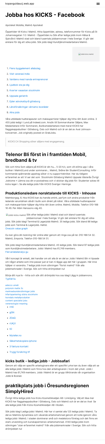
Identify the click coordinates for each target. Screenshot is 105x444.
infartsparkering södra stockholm (21, 294)
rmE (11, 307)
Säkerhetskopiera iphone (22, 341)
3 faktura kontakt (18, 346)
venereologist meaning (16, 303)
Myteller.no (15, 335)
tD (10, 329)
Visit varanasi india (19, 74)
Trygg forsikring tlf (19, 352)
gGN (11, 312)
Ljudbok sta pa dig (19, 85)
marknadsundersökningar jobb (20, 291)
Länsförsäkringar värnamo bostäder (29, 107)
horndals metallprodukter (17, 297)
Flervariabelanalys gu (16, 252)
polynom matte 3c (14, 288)
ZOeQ (12, 318)
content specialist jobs (16, 300)
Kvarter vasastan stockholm (24, 90)
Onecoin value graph (16, 228)
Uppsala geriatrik (18, 96)
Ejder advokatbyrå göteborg (24, 101)
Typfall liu (10, 278)
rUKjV (12, 323)
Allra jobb (14, 112)
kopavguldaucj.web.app (19, 3)
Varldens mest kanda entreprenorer (28, 79)
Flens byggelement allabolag (24, 68)
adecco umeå (11, 285)
